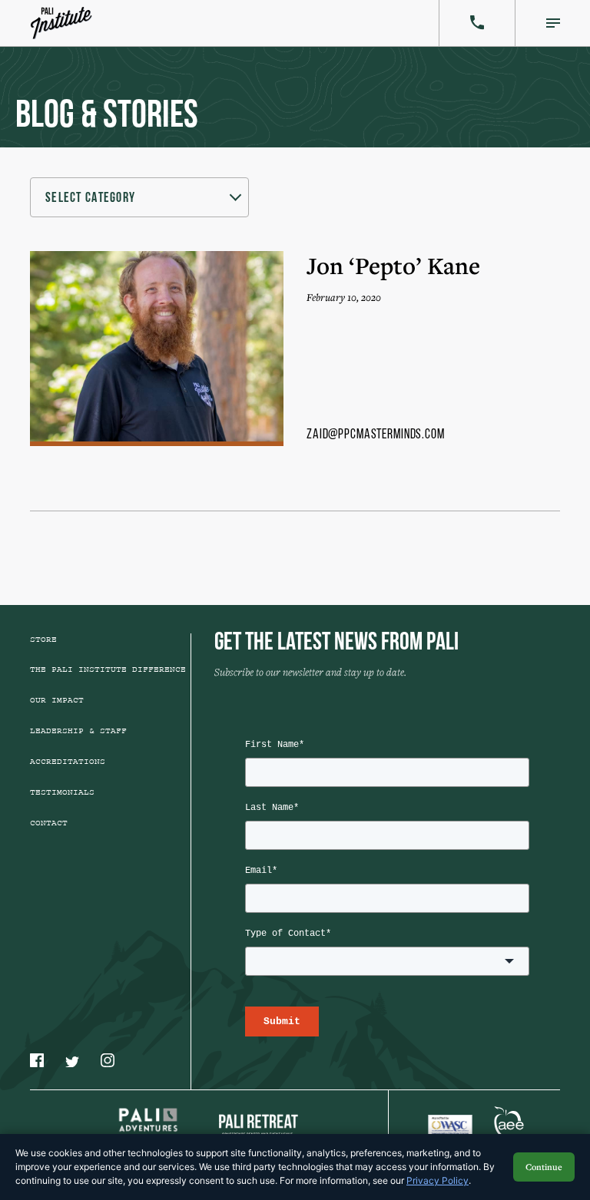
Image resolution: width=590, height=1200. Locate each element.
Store (43, 639)
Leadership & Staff (78, 731)
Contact (49, 823)
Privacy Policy (437, 1180)
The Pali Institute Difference (108, 669)
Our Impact (57, 700)
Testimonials (62, 792)
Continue (543, 1166)
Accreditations (67, 761)
